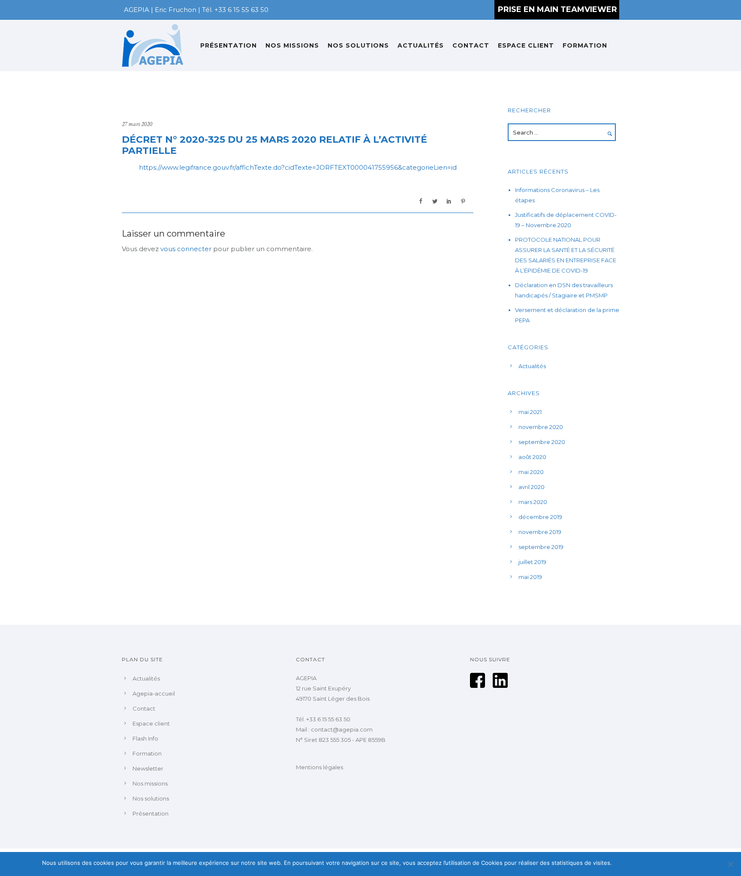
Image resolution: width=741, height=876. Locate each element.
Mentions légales (319, 767)
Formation (585, 45)
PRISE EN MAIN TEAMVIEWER (557, 9)
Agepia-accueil (154, 693)
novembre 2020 (540, 426)
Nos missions (292, 45)
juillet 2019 (532, 561)
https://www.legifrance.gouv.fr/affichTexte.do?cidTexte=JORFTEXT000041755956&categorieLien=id (298, 167)
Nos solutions (358, 45)
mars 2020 (532, 501)
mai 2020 (531, 471)
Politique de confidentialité (663, 862)
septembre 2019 (540, 546)
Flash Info (145, 738)
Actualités (421, 45)
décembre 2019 (540, 516)
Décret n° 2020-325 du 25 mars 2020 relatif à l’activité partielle (274, 145)
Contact (470, 45)
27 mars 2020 (137, 124)
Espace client (526, 45)
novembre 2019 (539, 531)
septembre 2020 (541, 441)
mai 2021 (530, 411)
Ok (620, 862)
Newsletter (148, 768)
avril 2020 (531, 486)
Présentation (228, 45)
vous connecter (185, 249)
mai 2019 (530, 576)
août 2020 (532, 456)
